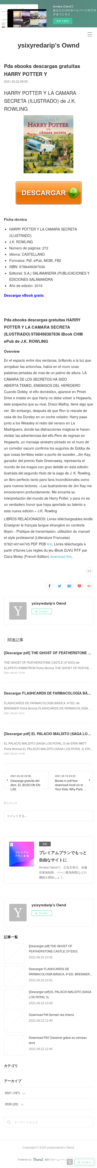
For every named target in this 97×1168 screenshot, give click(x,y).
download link (61, 556)
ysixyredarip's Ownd (49, 45)
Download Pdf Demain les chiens (51, 1014)
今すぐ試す (62, 21)
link (49, 543)
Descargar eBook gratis (24, 295)
